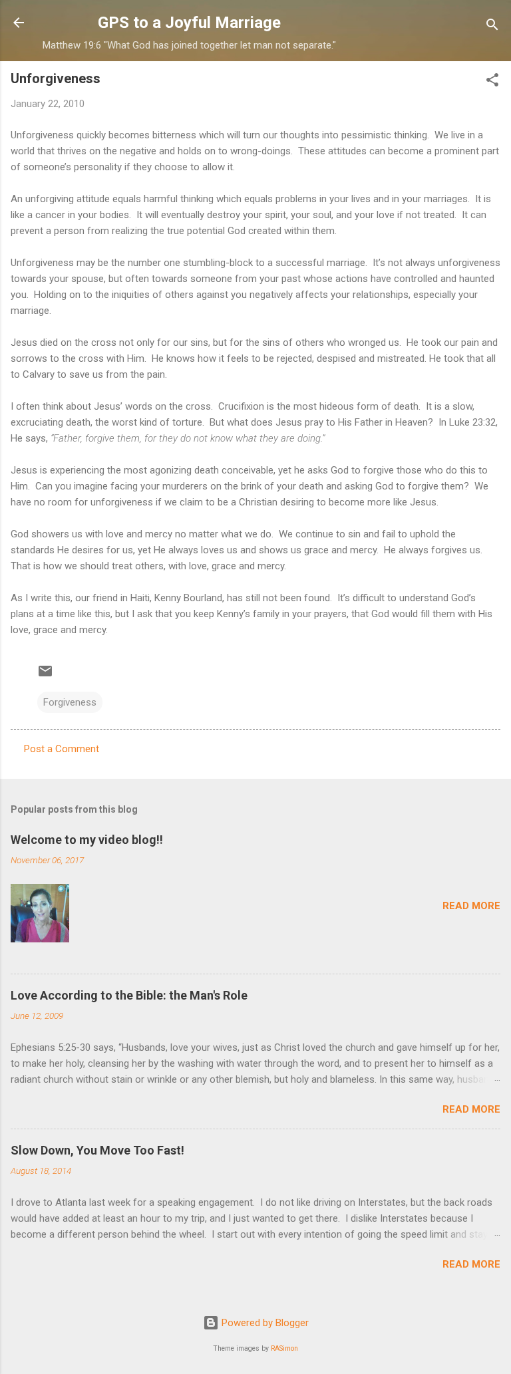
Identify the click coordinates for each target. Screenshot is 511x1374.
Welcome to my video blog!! (87, 840)
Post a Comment (61, 749)
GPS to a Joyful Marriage (189, 22)
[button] (492, 82)
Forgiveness (69, 702)
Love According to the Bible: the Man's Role (129, 995)
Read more (471, 906)
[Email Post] (45, 676)
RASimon (284, 1348)
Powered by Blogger (264, 1323)
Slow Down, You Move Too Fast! (97, 1150)
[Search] (492, 27)
